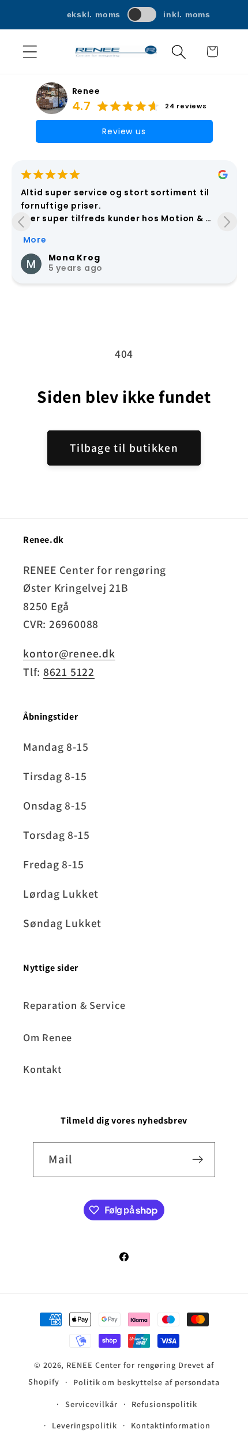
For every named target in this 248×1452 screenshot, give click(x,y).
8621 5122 (69, 671)
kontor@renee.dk (69, 653)
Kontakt (42, 1069)
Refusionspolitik (164, 1403)
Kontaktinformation (170, 1425)
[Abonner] (198, 1159)
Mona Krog (74, 258)
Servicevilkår (91, 1403)
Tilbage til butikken (124, 447)
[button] (29, 51)
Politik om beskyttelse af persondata (146, 1382)
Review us (123, 131)
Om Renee (47, 1037)
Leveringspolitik (84, 1425)
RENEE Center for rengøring (121, 1364)
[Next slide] (226, 221)
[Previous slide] (21, 221)
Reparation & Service (74, 1005)
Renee (86, 91)
